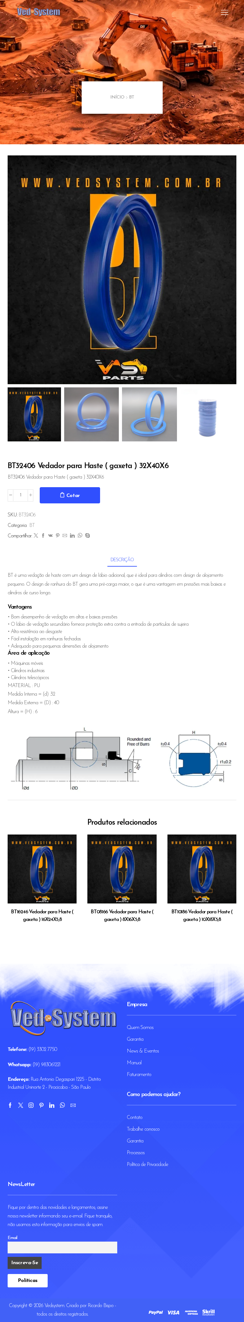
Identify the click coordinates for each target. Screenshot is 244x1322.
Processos (136, 1152)
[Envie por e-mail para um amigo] (64, 536)
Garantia (135, 1039)
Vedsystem (54, 1305)
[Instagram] (31, 1105)
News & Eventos (143, 1051)
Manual (134, 1063)
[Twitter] (35, 536)
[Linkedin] (51, 1105)
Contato (134, 1117)
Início (117, 97)
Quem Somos (140, 1027)
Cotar (73, 495)
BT (131, 97)
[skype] (87, 536)
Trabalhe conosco (143, 1129)
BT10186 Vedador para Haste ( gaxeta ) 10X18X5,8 (202, 916)
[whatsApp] (80, 536)
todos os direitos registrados (62, 1314)
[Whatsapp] (62, 1105)
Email (12, 1238)
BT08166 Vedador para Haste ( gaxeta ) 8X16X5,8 (122, 916)
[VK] (50, 536)
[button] (16, 271)
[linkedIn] (72, 536)
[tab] (122, 560)
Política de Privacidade (147, 1164)
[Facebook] (43, 536)
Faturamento (139, 1074)
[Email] (73, 1105)
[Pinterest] (57, 536)
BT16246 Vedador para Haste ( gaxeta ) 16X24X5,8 (42, 916)
